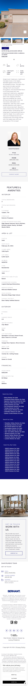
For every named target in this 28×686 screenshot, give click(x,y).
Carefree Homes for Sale (13, 437)
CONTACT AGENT (14, 174)
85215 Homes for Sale (12, 457)
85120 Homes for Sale (12, 466)
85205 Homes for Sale (12, 450)
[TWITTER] (17, 630)
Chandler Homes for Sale (12, 411)
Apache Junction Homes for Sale (14, 401)
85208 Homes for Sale (12, 455)
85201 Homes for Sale (12, 471)
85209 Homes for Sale (12, 459)
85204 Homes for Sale (12, 462)
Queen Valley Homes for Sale (14, 435)
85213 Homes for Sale (12, 452)
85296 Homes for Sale (12, 469)
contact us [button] (13, 553)
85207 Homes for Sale (12, 448)
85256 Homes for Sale (12, 467)
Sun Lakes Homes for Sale (13, 430)
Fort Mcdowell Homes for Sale (14, 406)
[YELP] (21, 630)
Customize (14, 678)
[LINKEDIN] (14, 630)
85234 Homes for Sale (12, 464)
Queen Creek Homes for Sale (13, 413)
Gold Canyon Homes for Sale (13, 409)
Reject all (14, 674)
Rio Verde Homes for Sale (13, 426)
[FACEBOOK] (6, 630)
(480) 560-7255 (14, 159)
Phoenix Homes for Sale (12, 433)
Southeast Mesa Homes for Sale (14, 399)
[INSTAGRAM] (10, 630)
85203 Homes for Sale (12, 460)
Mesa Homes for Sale (11, 397)
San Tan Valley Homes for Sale (15, 431)
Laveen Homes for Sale (12, 438)
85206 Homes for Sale (12, 453)
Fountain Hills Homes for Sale (14, 402)
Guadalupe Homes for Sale (13, 424)
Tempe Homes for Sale (11, 408)
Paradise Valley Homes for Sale (15, 423)
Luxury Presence (14, 640)
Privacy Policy (20, 647)
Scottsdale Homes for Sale (13, 428)
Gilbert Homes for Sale (11, 404)
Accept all (14, 682)
